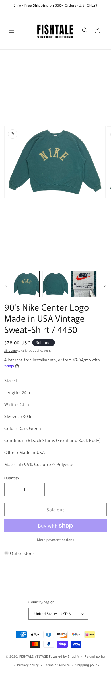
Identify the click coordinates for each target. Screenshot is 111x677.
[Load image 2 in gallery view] (55, 284)
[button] (11, 30)
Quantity (11, 478)
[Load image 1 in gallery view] (27, 284)
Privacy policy (28, 664)
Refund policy (95, 656)
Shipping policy (87, 664)
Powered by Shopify (64, 656)
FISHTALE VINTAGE (33, 656)
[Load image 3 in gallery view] (84, 284)
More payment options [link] (55, 539)
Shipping (10, 350)
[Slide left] (6, 285)
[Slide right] (104, 285)
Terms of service (57, 664)
